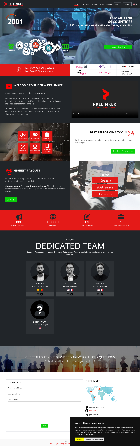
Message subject (14, 394)
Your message (13, 399)
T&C (51, 444)
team (102, 4)
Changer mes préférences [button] (94, 439)
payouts (95, 4)
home (76, 4)
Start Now (11, 199)
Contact (109, 4)
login (117, 4)
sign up (127, 4)
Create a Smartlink (118, 47)
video (82, 4)
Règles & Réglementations (64, 444)
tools (88, 4)
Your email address (15, 388)
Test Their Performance (123, 151)
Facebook (92, 411)
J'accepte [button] (79, 439)
